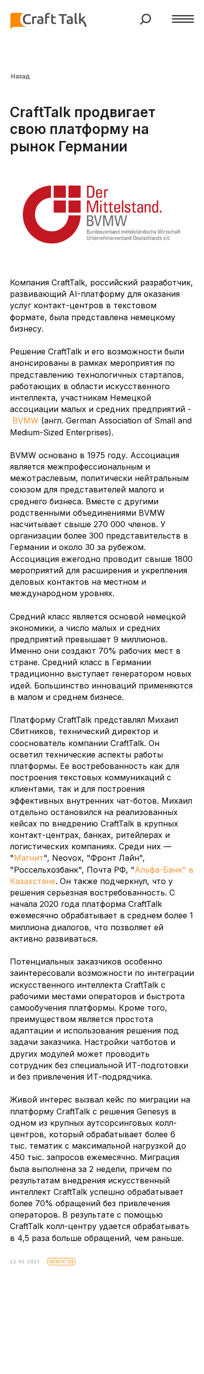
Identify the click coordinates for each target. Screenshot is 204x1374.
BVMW (25, 420)
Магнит (29, 858)
